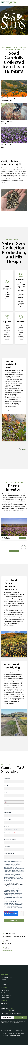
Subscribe (20, 1017)
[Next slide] (24, 449)
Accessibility (4, 1033)
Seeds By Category (5, 992)
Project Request (5, 997)
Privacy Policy (11, 1033)
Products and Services (6, 977)
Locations (3, 979)
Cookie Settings (5, 1035)
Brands (7, 10)
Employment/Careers (15, 1035)
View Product (22, 537)
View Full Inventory (14, 551)
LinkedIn (5, 1003)
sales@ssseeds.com (8, 950)
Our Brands (4, 984)
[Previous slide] (20, 449)
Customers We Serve (6, 982)
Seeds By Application (6, 995)
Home (2, 10)
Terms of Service (20, 1033)
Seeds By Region (5, 990)
